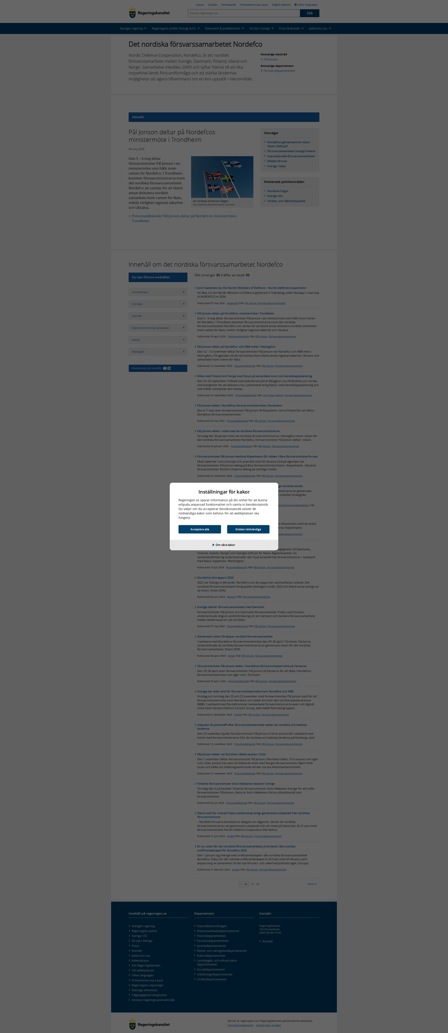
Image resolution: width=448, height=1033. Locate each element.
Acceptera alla (199, 529)
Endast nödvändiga (248, 529)
